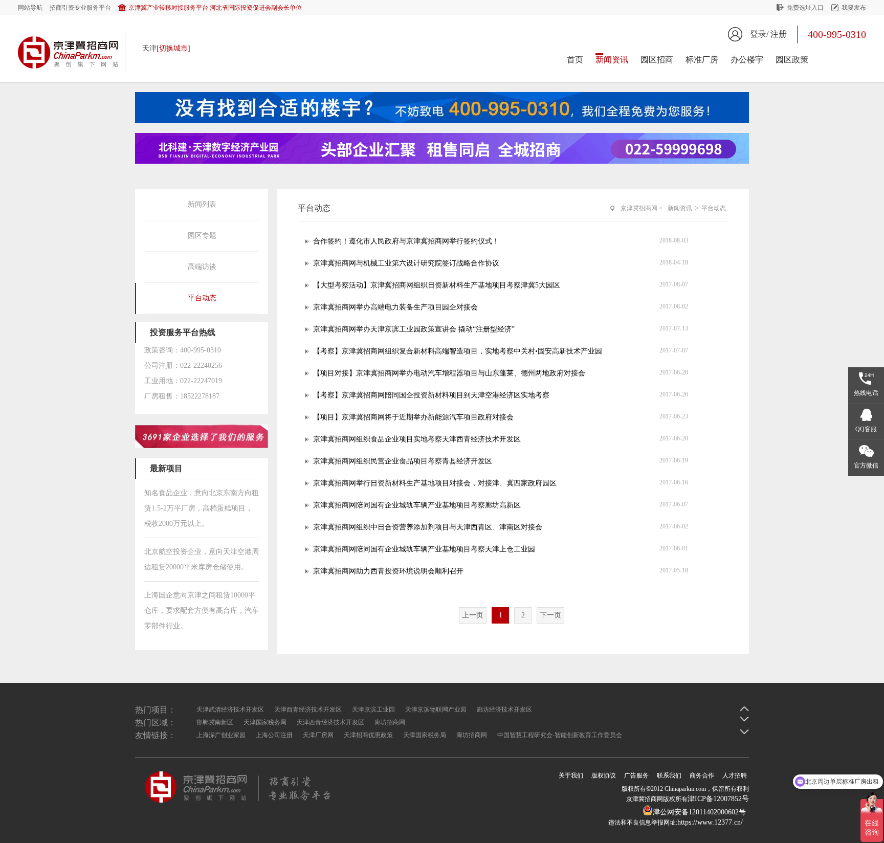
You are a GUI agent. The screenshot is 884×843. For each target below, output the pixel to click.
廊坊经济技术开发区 (504, 709)
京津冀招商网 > (641, 208)
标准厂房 (702, 59)
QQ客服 (866, 429)
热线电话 (866, 392)
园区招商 (656, 59)
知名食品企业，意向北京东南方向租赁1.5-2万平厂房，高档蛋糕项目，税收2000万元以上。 (201, 508)
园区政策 (792, 59)
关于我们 (571, 775)
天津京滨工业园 (373, 709)
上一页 (472, 615)
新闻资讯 (611, 59)
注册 (778, 34)
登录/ (759, 34)
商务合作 (702, 775)
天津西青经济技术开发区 (308, 709)
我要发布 (854, 7)
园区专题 (202, 235)
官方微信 (866, 465)
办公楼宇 (747, 59)
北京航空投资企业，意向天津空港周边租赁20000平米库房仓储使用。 (201, 559)
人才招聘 (734, 775)
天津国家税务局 (265, 722)
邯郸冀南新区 (214, 722)
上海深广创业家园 (221, 735)
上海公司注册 (274, 735)
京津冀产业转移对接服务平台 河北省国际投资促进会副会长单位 (215, 7)
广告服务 (636, 775)
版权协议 (603, 775)
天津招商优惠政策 (368, 735)
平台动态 (202, 298)
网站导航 (30, 7)
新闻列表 (202, 204)
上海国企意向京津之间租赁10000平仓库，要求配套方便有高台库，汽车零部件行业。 (201, 610)
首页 (575, 59)
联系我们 (669, 775)
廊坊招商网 (389, 722)
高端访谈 (202, 267)
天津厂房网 (318, 735)
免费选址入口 (805, 7)
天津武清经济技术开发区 (230, 709)
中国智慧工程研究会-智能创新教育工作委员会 (559, 735)
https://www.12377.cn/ (710, 822)
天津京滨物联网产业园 (436, 709)
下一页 (550, 615)
